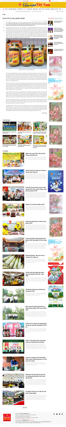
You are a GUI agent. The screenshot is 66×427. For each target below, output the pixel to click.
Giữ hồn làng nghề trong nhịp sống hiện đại (17, 11)
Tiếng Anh (50, 1)
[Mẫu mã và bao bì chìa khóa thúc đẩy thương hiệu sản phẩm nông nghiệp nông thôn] (40, 139)
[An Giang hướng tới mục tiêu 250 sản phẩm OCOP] (25, 126)
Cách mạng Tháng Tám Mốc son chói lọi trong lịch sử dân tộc (58, 43)
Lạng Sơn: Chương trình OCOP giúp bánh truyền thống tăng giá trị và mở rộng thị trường (36, 359)
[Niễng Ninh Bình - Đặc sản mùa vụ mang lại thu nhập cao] (13, 262)
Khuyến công (29, 8)
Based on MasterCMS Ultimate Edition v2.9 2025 (11, 425)
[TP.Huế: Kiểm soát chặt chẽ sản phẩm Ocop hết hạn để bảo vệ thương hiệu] (40, 126)
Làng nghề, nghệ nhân (13, 8)
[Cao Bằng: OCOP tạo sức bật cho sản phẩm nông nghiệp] (13, 398)
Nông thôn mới (20, 8)
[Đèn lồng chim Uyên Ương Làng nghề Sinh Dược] (50, 51)
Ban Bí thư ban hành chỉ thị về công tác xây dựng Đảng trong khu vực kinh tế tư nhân (58, 37)
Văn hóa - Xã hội (41, 8)
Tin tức (6, 8)
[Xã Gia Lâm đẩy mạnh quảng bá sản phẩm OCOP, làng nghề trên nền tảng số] (13, 245)
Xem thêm (25, 407)
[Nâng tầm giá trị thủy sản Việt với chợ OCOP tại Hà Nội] (9, 126)
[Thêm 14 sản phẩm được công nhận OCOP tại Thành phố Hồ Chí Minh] (13, 347)
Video (60, 8)
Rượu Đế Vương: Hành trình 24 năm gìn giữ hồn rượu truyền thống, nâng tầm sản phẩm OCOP (36, 189)
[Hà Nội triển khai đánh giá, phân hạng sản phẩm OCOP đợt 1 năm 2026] (13, 279)
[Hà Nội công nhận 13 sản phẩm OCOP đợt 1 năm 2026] (9, 139)
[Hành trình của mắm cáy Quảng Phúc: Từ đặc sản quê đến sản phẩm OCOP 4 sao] (13, 330)
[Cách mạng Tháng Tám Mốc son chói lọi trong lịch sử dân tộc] (50, 44)
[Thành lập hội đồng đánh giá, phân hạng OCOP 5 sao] (25, 139)
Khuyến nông (35, 8)
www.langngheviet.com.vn (46, 421)
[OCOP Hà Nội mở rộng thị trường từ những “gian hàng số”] (13, 177)
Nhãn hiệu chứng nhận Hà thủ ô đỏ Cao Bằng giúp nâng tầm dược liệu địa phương (35, 376)
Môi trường (48, 8)
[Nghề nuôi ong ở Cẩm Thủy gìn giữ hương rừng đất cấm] (13, 160)
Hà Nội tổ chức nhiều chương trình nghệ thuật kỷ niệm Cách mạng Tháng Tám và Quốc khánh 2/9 (58, 30)
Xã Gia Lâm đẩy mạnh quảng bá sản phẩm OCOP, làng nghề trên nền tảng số (36, 240)
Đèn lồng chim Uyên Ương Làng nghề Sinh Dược (58, 50)
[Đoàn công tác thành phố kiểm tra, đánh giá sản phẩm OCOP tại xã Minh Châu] (13, 313)
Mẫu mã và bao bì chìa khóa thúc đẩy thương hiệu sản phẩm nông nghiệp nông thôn (39, 146)
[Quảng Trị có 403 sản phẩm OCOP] (13, 211)
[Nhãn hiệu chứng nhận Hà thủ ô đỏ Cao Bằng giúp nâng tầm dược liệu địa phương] (13, 381)
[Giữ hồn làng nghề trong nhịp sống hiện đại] (50, 23)
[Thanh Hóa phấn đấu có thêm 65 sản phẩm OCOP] (13, 228)
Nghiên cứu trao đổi (54, 8)
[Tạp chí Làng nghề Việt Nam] (7, 417)
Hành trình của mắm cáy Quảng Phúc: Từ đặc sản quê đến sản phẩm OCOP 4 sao (36, 325)
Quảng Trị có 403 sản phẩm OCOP (35, 204)
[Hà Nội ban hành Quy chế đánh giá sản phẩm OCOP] (13, 296)
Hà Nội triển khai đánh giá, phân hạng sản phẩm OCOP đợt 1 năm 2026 (35, 274)
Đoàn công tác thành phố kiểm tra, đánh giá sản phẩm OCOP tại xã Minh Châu (36, 308)
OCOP (25, 8)
